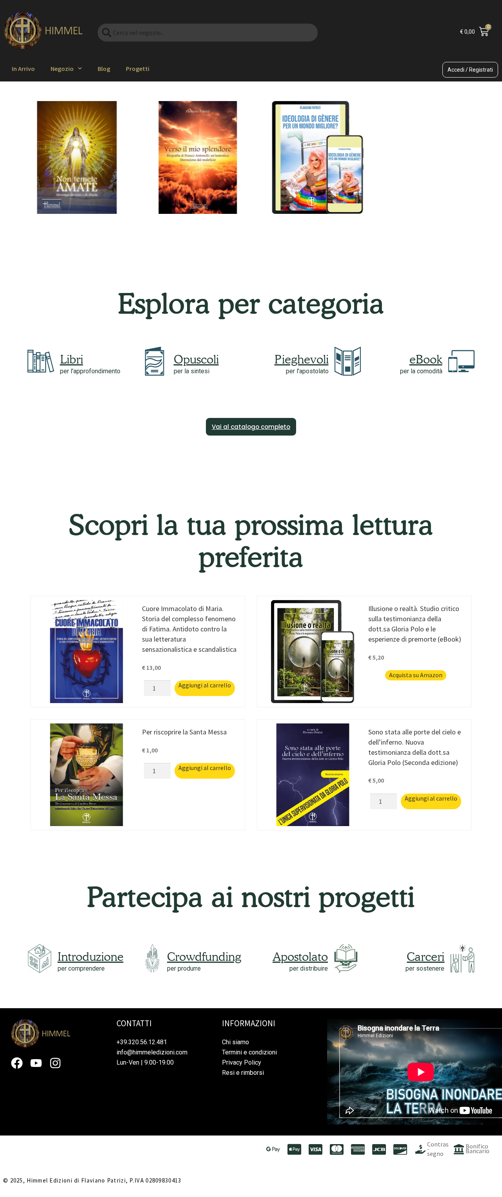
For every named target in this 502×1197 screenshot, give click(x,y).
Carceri (425, 956)
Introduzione (91, 956)
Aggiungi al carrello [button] (204, 685)
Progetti (137, 68)
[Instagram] (55, 1063)
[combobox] (208, 33)
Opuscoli (196, 359)
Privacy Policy (241, 1062)
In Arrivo (23, 68)
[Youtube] (36, 1063)
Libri (71, 359)
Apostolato (300, 956)
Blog (104, 68)
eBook (425, 359)
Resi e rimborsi (243, 1072)
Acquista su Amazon (415, 675)
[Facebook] (17, 1063)
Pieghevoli (302, 359)
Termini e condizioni (249, 1052)
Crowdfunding (204, 956)
